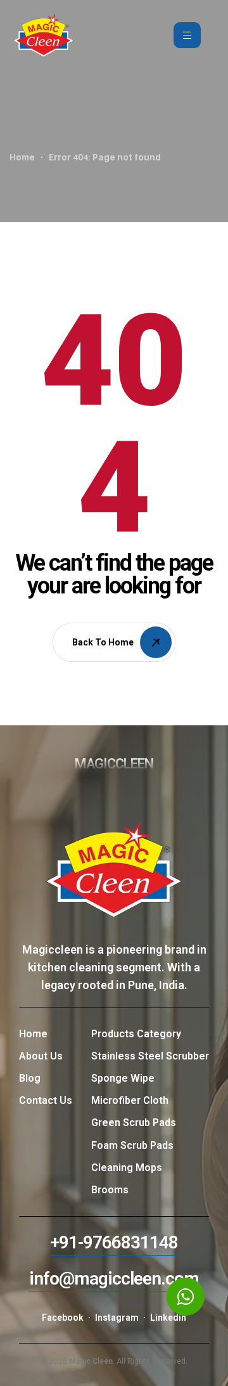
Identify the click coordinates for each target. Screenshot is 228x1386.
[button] (114, 1242)
